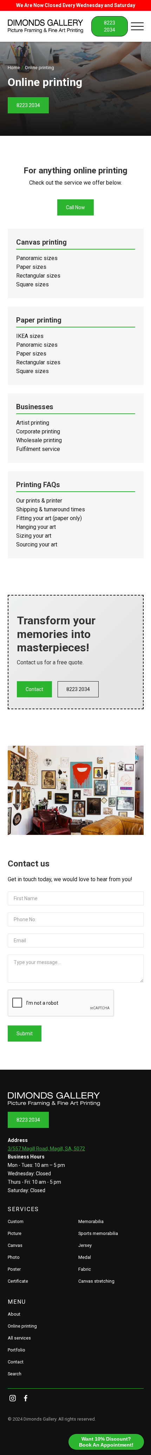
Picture (14, 1233)
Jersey (85, 1245)
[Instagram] (13, 1398)
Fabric (84, 1269)
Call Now (75, 207)
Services (23, 1209)
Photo (14, 1257)
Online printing (22, 1326)
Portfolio (16, 1350)
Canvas (15, 1245)
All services (19, 1338)
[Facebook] (25, 1398)
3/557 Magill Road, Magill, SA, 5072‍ (46, 1148)
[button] (137, 26)
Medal (84, 1257)
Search (14, 1373)
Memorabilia (91, 1221)
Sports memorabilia (98, 1233)
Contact (34, 689)
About (14, 1314)
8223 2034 (28, 105)
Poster (14, 1269)
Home (14, 67)
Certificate (18, 1281)
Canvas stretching (96, 1281)
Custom (16, 1221)
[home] (50, 26)
